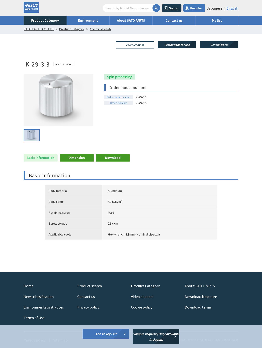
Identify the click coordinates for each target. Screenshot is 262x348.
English (232, 8)
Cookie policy (141, 306)
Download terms (198, 306)
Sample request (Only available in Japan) (156, 337)
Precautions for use (177, 45)
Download (113, 157)
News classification (39, 296)
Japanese (214, 8)
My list (217, 20)
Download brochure (201, 296)
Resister (196, 8)
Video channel (142, 296)
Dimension (77, 157)
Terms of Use (34, 317)
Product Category (45, 20)
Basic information (40, 157)
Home (28, 285)
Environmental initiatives (44, 306)
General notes (219, 45)
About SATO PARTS (131, 20)
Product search (89, 285)
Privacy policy (88, 306)
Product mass (135, 45)
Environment (88, 20)
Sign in (173, 8)
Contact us (174, 20)
